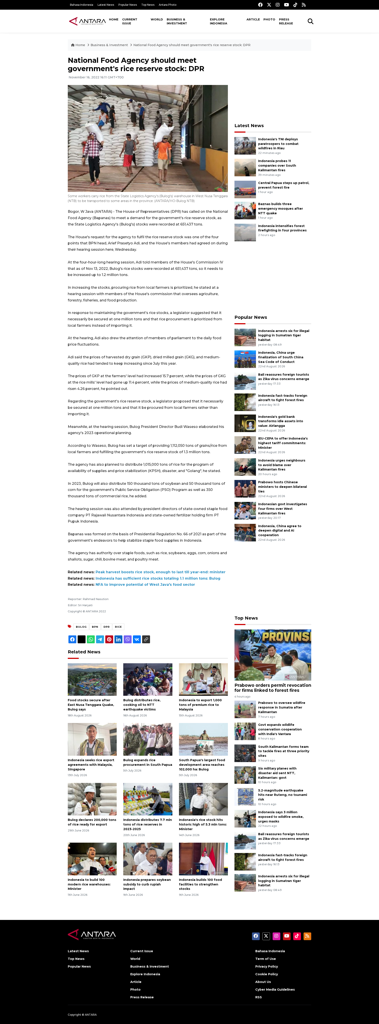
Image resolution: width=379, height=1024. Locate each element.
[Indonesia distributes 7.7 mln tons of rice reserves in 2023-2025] (147, 799)
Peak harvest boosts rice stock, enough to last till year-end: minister (160, 572)
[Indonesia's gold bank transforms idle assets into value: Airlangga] (245, 423)
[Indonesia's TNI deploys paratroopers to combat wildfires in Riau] (245, 145)
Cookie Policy (266, 974)
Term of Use (265, 959)
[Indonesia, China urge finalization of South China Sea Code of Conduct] (245, 359)
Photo (269, 19)
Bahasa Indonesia (81, 4)
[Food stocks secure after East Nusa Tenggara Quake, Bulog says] (92, 679)
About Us (263, 982)
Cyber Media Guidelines (275, 990)
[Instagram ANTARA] (278, 5)
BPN (95, 626)
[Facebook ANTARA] (260, 5)
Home (113, 19)
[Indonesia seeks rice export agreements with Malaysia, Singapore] (92, 739)
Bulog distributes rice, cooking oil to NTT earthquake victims (142, 704)
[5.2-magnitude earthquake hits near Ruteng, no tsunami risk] (245, 797)
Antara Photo (168, 4)
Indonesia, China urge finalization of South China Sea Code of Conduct (280, 357)
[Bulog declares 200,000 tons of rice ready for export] (92, 799)
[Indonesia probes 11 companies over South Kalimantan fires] (245, 167)
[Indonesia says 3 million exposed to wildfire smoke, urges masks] (245, 818)
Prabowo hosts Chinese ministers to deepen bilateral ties (282, 486)
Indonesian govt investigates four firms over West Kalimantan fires (282, 508)
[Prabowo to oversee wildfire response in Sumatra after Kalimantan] (245, 709)
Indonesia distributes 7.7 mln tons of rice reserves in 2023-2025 (147, 824)
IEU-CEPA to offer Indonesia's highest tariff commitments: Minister (283, 443)
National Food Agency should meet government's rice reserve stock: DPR (191, 45)
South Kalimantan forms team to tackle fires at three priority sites (283, 751)
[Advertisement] (272, 87)
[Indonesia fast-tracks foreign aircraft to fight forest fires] (245, 402)
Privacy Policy (266, 966)
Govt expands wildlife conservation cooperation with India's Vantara (280, 729)
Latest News (106, 4)
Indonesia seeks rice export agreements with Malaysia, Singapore (91, 764)
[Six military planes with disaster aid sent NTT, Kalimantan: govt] (245, 775)
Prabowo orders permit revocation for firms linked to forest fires (272, 688)
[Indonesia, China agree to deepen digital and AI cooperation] (245, 532)
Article (253, 19)
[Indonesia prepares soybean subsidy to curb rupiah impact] (147, 859)
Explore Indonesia (218, 21)
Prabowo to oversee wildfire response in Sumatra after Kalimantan (281, 707)
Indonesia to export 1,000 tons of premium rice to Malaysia (200, 704)
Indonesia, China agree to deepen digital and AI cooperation (279, 530)
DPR (107, 626)
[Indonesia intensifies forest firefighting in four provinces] (245, 232)
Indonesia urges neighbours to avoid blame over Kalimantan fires (281, 465)
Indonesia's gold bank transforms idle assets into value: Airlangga (280, 421)
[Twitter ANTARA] (269, 5)
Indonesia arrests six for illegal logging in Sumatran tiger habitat (283, 335)
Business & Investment (177, 21)
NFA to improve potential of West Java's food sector (145, 584)
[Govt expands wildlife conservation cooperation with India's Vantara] (245, 731)
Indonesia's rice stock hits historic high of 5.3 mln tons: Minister (203, 824)
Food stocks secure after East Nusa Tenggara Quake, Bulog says (91, 704)
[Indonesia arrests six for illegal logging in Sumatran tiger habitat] (245, 337)
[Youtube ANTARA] (286, 5)
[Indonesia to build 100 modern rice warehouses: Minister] (92, 859)
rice (118, 626)
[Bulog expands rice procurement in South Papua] (147, 739)
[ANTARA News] (87, 21)
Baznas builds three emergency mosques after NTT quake (280, 208)
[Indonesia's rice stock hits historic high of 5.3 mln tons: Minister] (203, 799)
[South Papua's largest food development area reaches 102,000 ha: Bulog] (203, 739)
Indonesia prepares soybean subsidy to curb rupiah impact (147, 884)
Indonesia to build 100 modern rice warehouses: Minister (89, 884)
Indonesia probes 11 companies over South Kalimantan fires (277, 165)
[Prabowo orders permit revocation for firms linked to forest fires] (272, 655)
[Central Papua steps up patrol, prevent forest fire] (245, 189)
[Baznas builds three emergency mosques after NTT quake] (245, 210)
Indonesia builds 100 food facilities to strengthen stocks (200, 884)
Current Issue (129, 21)
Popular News (127, 4)
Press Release (286, 21)
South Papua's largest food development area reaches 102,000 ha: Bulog (202, 764)
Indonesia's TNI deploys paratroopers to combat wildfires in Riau (278, 143)
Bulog (81, 626)
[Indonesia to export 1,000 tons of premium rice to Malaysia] (203, 679)
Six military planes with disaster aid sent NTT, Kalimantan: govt (277, 773)
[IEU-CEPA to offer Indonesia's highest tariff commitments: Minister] (245, 445)
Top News (147, 4)
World (157, 19)
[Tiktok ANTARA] (295, 5)
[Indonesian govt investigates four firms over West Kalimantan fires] (245, 510)
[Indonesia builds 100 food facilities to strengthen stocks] (203, 859)
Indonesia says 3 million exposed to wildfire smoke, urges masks (281, 816)
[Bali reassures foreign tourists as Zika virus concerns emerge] (245, 381)
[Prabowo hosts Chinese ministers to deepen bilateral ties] (245, 489)
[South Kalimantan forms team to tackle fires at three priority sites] (245, 753)
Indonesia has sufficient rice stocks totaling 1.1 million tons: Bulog (158, 578)
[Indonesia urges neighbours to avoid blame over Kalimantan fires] (245, 467)
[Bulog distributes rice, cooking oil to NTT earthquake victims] (147, 679)
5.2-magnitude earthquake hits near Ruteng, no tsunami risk (282, 795)
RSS (258, 997)
